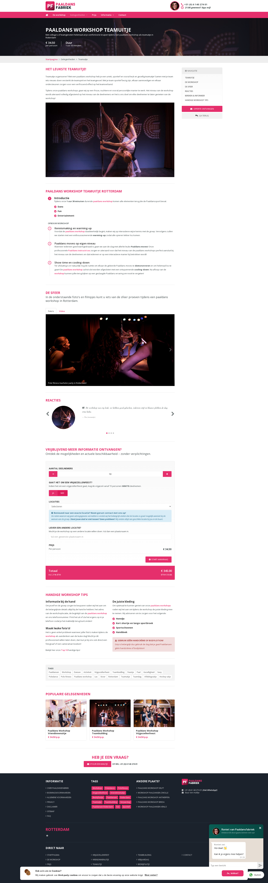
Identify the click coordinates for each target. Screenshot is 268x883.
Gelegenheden (77, 15)
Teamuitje (125, 676)
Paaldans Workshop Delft (151, 788)
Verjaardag (125, 802)
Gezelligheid (148, 672)
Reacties (189, 91)
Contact (122, 15)
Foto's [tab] (51, 311)
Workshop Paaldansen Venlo (152, 806)
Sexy (159, 672)
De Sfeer (189, 86)
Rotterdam (113, 676)
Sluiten (257, 874)
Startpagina (52, 59)
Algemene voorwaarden (59, 797)
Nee (62, 493)
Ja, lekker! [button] (233, 873)
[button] (55, 350)
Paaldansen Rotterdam (103, 806)
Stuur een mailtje (192, 792)
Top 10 (64, 650)
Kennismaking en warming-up (73, 228)
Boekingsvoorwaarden (58, 792)
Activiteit (88, 672)
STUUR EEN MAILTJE (99, 764)
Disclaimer (52, 806)
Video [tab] (62, 311)
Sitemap (50, 811)
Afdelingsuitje (150, 676)
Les (96, 676)
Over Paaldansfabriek (58, 788)
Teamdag (137, 676)
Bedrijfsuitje (98, 797)
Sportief (126, 806)
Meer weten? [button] (151, 875)
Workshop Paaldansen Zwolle (153, 792)
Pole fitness (66, 676)
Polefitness (123, 788)
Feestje (130, 672)
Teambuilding (111, 802)
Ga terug (204, 115)
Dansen (77, 672)
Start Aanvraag (159, 559)
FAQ (49, 816)
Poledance (53, 676)
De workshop (59, 15)
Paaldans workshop (83, 676)
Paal (139, 672)
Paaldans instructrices (79, 250)
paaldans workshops (161, 605)
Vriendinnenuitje (118, 792)
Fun (117, 806)
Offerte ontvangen (203, 108)
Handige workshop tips (196, 100)
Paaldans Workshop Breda (151, 802)
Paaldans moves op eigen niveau (74, 243)
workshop (59, 273)
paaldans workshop (102, 201)
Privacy (50, 802)
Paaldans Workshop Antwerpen (154, 797)
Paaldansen (54, 672)
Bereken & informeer (195, 95)
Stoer (102, 676)
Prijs (94, 15)
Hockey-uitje (165, 676)
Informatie (106, 15)
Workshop (66, 672)
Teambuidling (118, 672)
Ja (53, 493)
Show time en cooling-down (71, 262)
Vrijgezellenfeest (101, 672)
